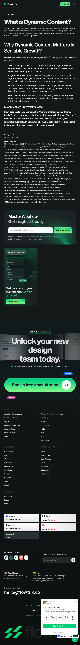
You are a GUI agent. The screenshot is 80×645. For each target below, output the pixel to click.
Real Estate (8, 466)
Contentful (45, 425)
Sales (6, 481)
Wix (42, 433)
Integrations (45, 474)
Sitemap (7, 504)
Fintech (7, 474)
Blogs (43, 451)
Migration (8, 422)
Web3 (6, 485)
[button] (74, 4)
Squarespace (46, 418)
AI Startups (8, 451)
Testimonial (45, 455)
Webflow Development (13, 414)
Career (7, 500)
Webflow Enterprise (12, 425)
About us (8, 496)
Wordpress (45, 440)
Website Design (10, 429)
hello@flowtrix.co (22, 592)
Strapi (43, 422)
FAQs (43, 463)
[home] (10, 4)
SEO (6, 436)
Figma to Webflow (11, 418)
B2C (5, 455)
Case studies (46, 459)
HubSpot (44, 429)
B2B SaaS (8, 463)
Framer (44, 436)
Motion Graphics (10, 433)
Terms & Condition (33, 605)
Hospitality (8, 478)
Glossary (44, 466)
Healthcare (8, 470)
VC (5, 459)
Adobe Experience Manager (52, 414)
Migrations (45, 470)
